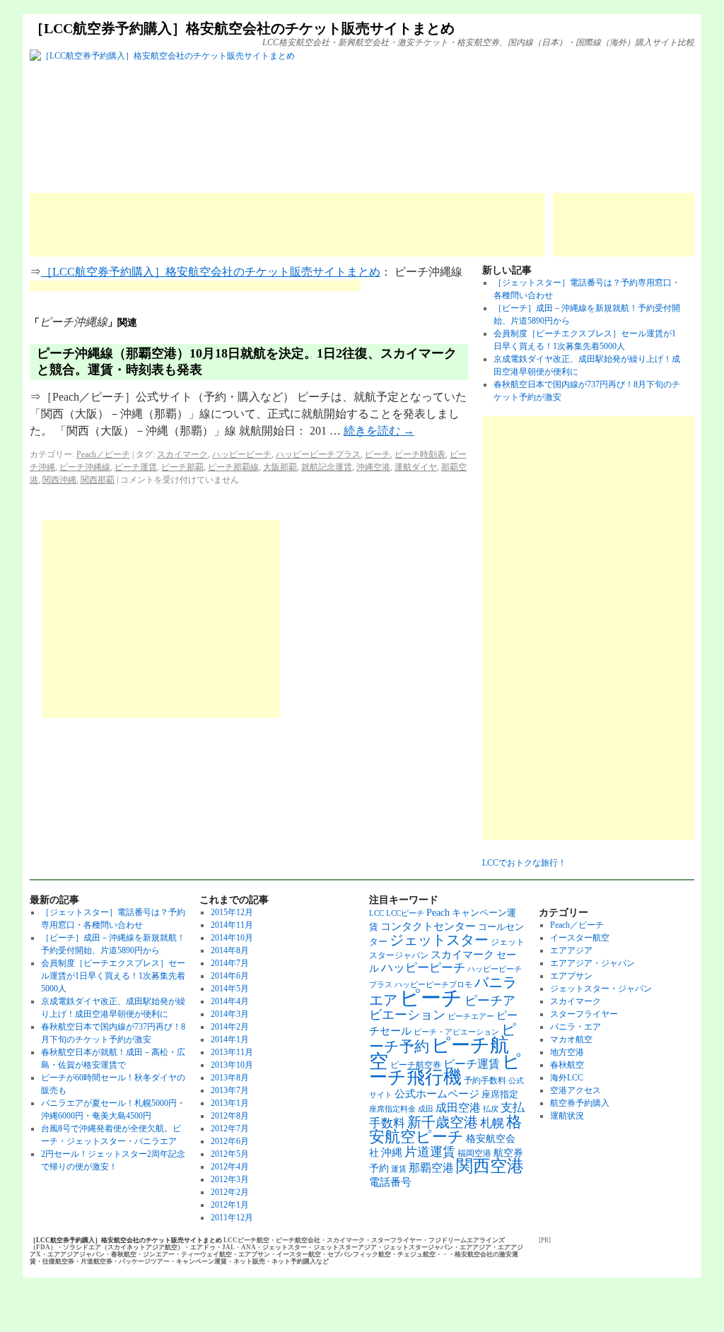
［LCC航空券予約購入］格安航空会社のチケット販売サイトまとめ (242, 28)
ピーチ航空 (439, 1053)
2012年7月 (230, 1128)
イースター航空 (579, 938)
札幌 (492, 1123)
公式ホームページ (437, 1094)
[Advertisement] (287, 225)
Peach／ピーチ (103, 454)
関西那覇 (98, 480)
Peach (438, 912)
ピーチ (377, 454)
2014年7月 (230, 963)
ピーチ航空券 (415, 1065)
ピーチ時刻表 (420, 454)
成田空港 (458, 1108)
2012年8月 (230, 1116)
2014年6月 (230, 976)
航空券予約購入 (579, 1103)
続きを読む (379, 431)
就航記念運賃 (326, 467)
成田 (425, 1109)
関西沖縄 (59, 480)
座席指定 (499, 1094)
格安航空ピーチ (445, 1129)
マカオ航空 (571, 1039)
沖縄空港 (373, 467)
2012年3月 (230, 1179)
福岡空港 (474, 1153)
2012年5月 (230, 1154)
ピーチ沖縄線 (84, 467)
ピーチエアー (471, 1016)
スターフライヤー (584, 1014)
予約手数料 (485, 1080)
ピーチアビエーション (442, 1008)
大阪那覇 (280, 467)
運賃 (399, 1169)
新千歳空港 (442, 1122)
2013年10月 (232, 1065)
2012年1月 (230, 1205)
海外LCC (566, 1078)
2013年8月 (230, 1078)
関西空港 (490, 1166)
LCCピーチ (405, 913)
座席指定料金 (392, 1109)
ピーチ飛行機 (445, 1069)
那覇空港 (431, 1168)
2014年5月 (230, 989)
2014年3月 (230, 1014)
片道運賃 (429, 1152)
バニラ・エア (575, 1027)
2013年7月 (230, 1090)
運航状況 (567, 1116)
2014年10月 (232, 938)
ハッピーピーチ (242, 454)
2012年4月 (230, 1167)
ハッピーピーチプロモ (433, 985)
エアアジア (571, 950)
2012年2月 (230, 1192)
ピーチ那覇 (182, 467)
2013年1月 (230, 1103)
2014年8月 (230, 950)
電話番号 (390, 1182)
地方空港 (567, 1052)
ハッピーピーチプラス (318, 454)
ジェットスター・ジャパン (601, 989)
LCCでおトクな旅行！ (524, 863)
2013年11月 (232, 1052)
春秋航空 (567, 1065)
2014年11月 (232, 925)
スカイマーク (182, 454)
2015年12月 (232, 912)
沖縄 (391, 1152)
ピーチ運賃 (136, 467)
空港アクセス (575, 1090)
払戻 (490, 1109)
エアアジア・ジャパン (592, 963)
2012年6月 (230, 1141)
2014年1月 (230, 1039)
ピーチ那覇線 (233, 467)
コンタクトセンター (428, 926)
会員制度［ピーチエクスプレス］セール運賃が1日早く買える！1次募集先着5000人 (113, 976)
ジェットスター (439, 940)
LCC (376, 913)
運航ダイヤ (416, 467)
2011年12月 (232, 1217)
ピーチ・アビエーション (456, 1032)
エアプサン (571, 976)
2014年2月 (230, 1027)
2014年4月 (230, 1001)
